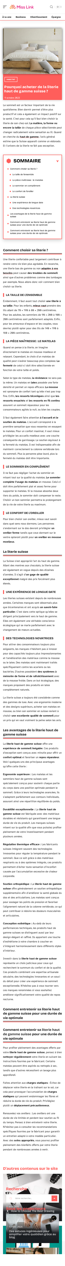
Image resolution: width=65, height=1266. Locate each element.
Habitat (11, 79)
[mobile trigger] (5, 7)
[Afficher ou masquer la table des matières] (50, 161)
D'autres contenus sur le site (30, 1168)
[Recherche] (51, 7)
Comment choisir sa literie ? (23, 169)
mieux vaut (39, 305)
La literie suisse (17, 197)
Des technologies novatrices (26, 208)
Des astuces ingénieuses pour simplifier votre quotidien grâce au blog (32, 1234)
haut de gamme (29, 136)
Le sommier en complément (26, 185)
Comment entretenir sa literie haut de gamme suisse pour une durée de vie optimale (32, 223)
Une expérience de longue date (27, 202)
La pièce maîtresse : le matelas (27, 180)
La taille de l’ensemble (23, 174)
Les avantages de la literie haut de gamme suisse (31, 215)
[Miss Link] (21, 7)
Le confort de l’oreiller (23, 191)
